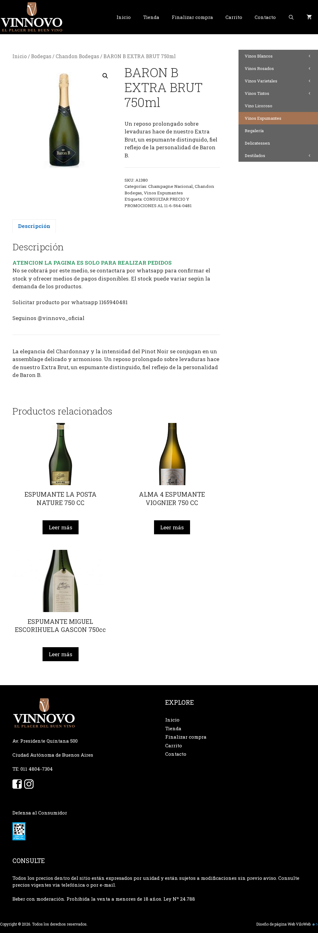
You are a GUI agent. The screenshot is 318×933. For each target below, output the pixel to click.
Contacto (265, 17)
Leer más (60, 527)
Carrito (233, 17)
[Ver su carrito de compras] (309, 17)
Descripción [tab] (34, 226)
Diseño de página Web (275, 923)
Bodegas (41, 56)
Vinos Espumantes (163, 193)
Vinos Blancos (259, 56)
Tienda (151, 17)
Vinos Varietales (261, 81)
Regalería (254, 130)
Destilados (255, 155)
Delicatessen (257, 143)
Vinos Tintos (257, 93)
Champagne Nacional (170, 186)
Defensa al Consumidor (39, 813)
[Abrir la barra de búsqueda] (291, 17)
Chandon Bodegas (77, 56)
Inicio (123, 17)
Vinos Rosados (259, 68)
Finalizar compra (192, 17)
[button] (105, 75)
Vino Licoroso (258, 106)
